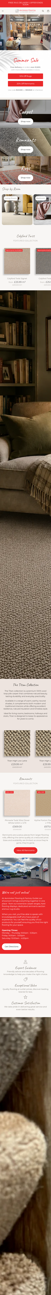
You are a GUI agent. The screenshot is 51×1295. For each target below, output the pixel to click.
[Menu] (2, 11)
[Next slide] (46, 209)
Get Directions (11, 946)
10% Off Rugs (25, 76)
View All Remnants (26, 850)
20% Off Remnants (25, 84)
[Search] (43, 11)
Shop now (25, 121)
